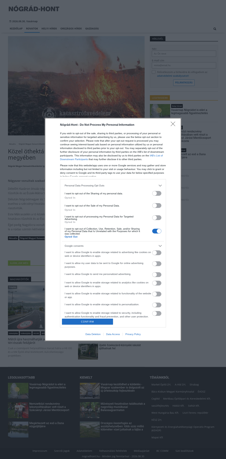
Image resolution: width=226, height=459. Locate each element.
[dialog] (113, 229)
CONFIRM (87, 321)
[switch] (156, 193)
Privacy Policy (133, 334)
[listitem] (113, 185)
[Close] (174, 125)
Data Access (113, 334)
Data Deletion (93, 334)
